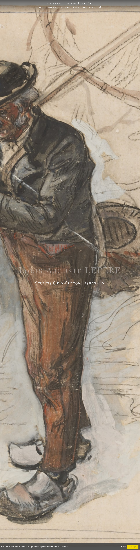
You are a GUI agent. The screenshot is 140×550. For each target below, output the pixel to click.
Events (76, 7)
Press (84, 7)
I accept (133, 547)
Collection (52, 7)
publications (65, 7)
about (41, 7)
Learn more (64, 547)
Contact (92, 7)
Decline (123, 547)
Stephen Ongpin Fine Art (70, 3)
